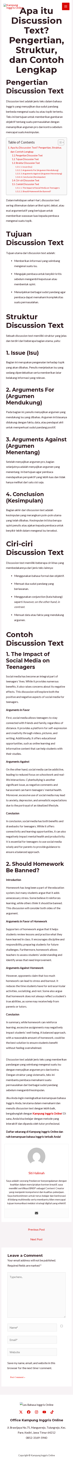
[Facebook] (28, 1412)
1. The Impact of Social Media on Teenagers (40, 188)
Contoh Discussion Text (27, 184)
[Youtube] (44, 1412)
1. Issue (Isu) (26, 167)
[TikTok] (52, 1412)
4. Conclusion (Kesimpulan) (33, 177)
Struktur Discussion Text (28, 163)
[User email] (36, 1213)
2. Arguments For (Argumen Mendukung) (39, 170)
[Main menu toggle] (65, 6)
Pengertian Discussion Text (29, 155)
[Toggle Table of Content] (59, 142)
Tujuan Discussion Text (27, 159)
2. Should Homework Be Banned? (36, 191)
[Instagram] (36, 1412)
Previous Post (36, 1229)
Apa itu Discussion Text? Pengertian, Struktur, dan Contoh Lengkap (36, 149)
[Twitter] (21, 1412)
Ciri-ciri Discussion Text (27, 180)
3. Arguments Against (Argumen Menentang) (41, 173)
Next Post (36, 1239)
